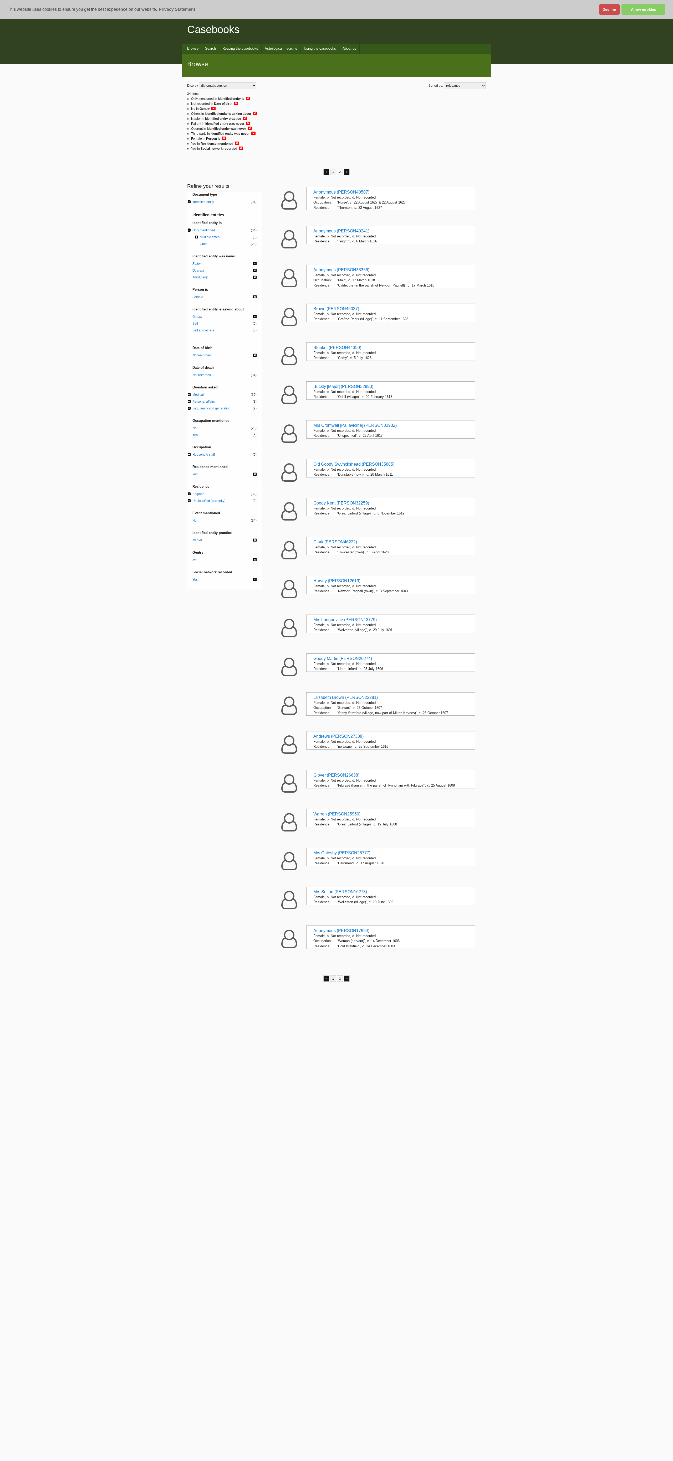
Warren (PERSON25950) (336, 814)
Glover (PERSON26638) (336, 775)
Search (210, 48)
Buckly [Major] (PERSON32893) (343, 386)
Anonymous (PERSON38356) (341, 270)
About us (349, 48)
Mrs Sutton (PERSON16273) (340, 892)
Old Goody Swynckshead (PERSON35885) (353, 464)
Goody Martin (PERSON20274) (342, 658)
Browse (192, 48)
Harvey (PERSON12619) (336, 581)
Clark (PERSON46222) (335, 542)
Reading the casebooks (240, 48)
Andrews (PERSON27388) (338, 736)
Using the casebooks (320, 48)
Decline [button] (609, 9)
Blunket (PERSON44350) (337, 347)
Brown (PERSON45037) (336, 308)
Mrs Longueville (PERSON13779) (345, 619)
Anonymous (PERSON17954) (341, 930)
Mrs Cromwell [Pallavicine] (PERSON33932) (355, 425)
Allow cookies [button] (643, 9)
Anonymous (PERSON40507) (341, 192)
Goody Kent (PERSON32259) (341, 503)
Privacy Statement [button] (177, 9)
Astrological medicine (281, 48)
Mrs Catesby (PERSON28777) (341, 853)
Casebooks (213, 29)
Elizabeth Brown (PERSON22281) (345, 697)
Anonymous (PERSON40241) (341, 231)
